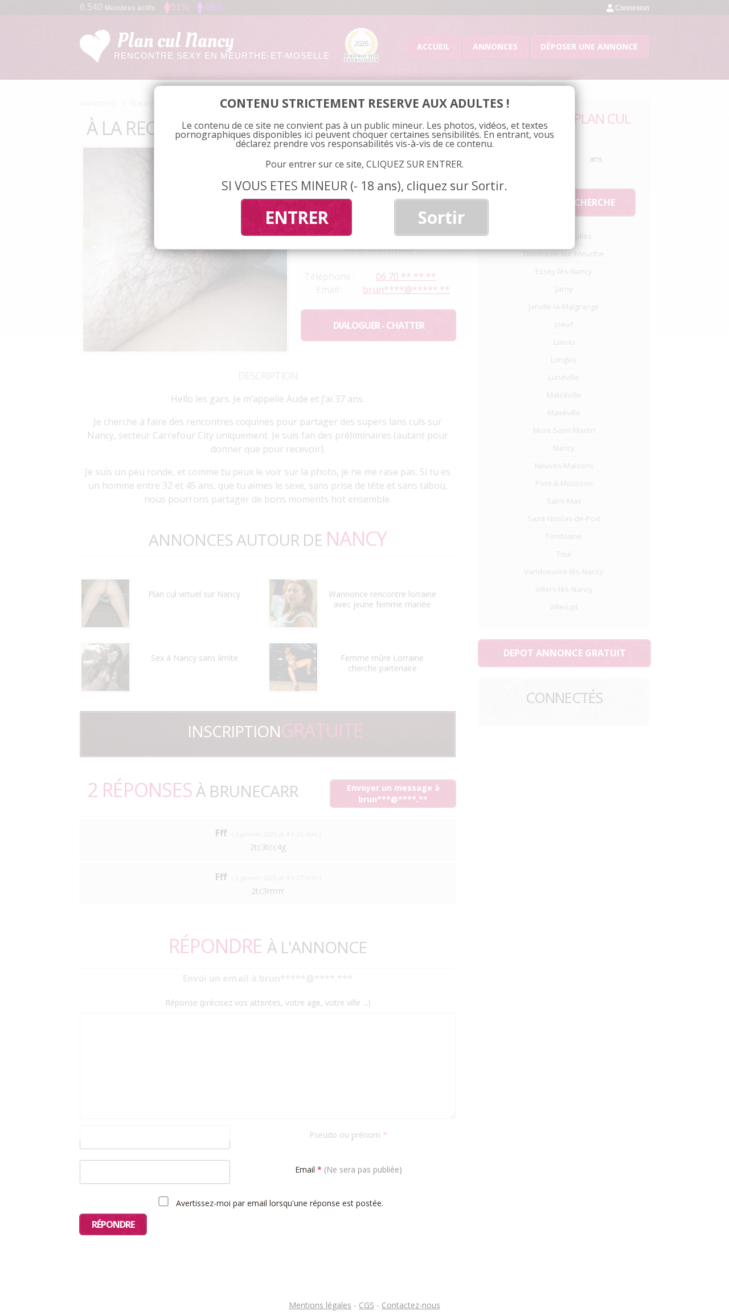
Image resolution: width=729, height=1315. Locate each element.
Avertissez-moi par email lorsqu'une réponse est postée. (278, 1203)
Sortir (441, 217)
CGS (366, 1305)
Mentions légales (320, 1305)
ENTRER (296, 217)
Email (348, 1169)
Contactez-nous (411, 1305)
